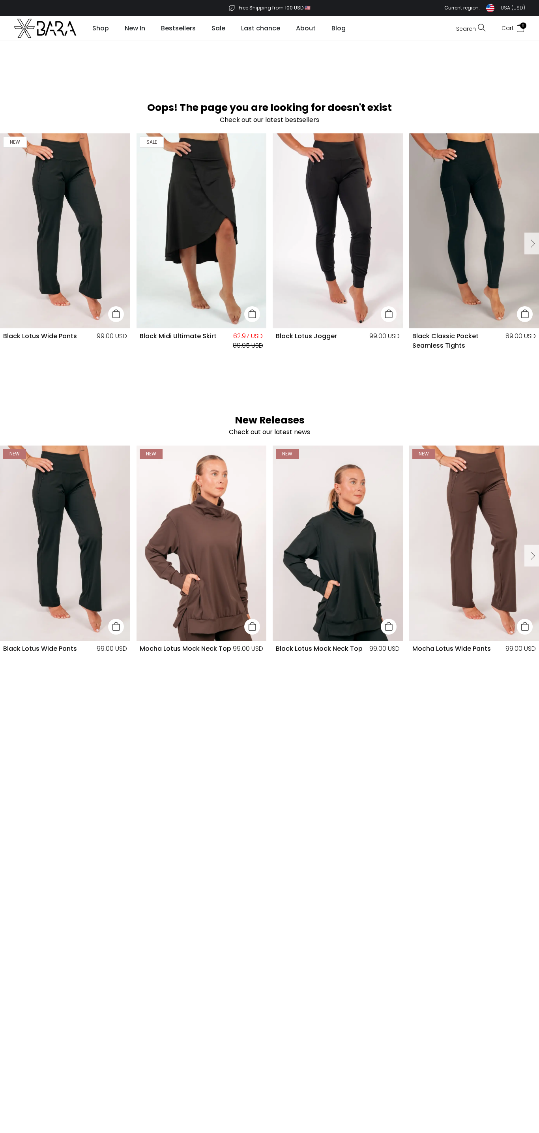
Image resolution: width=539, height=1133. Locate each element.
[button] (484, 8)
